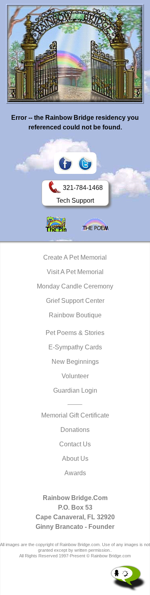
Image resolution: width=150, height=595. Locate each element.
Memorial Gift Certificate (75, 415)
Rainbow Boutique (75, 315)
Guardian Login (75, 390)
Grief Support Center (75, 300)
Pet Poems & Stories (75, 332)
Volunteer (75, 376)
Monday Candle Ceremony (75, 286)
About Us (75, 458)
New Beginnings (75, 361)
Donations (75, 429)
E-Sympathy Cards (75, 347)
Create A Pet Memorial (75, 257)
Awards (75, 473)
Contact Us (75, 444)
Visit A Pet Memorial (75, 271)
